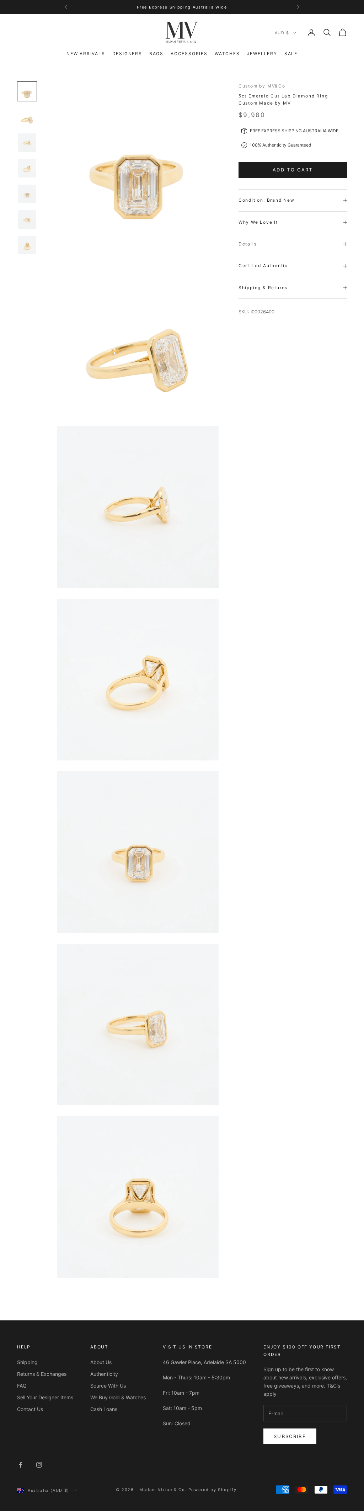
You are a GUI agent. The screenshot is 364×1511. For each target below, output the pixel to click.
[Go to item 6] (27, 219)
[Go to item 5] (27, 194)
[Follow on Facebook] (20, 1464)
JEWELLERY (262, 53)
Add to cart (293, 170)
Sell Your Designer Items (45, 1397)
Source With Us (108, 1386)
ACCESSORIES (189, 53)
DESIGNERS (127, 53)
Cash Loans (103, 1409)
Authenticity (104, 1374)
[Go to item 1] (27, 91)
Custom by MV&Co (262, 86)
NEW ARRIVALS (85, 53)
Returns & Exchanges (41, 1374)
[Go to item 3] (27, 143)
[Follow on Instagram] (39, 1464)
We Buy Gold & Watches (118, 1397)
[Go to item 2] (27, 117)
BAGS (156, 53)
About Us (101, 1362)
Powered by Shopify (212, 1489)
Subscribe (290, 1436)
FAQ (22, 1386)
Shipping (27, 1362)
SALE (291, 53)
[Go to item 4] (27, 168)
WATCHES (227, 53)
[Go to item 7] (27, 245)
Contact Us (30, 1409)
